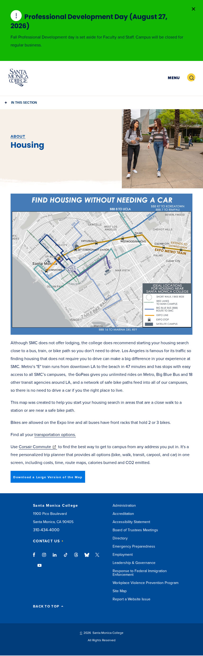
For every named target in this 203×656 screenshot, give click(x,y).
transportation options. (55, 434)
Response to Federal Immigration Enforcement (140, 573)
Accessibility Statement (131, 522)
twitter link (97, 557)
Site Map (120, 591)
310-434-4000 (46, 530)
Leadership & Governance (134, 563)
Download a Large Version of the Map (47, 477)
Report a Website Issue (131, 599)
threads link (76, 557)
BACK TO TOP (46, 607)
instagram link (44, 557)
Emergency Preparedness (134, 546)
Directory (120, 538)
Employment (123, 554)
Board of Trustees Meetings (135, 530)
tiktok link (65, 557)
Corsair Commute (38, 446)
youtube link (39, 568)
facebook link (35, 557)
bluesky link (87, 557)
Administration (124, 505)
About (18, 136)
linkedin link (55, 557)
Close (193, 9)
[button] (173, 77)
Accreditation (123, 513)
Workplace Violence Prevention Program (145, 583)
